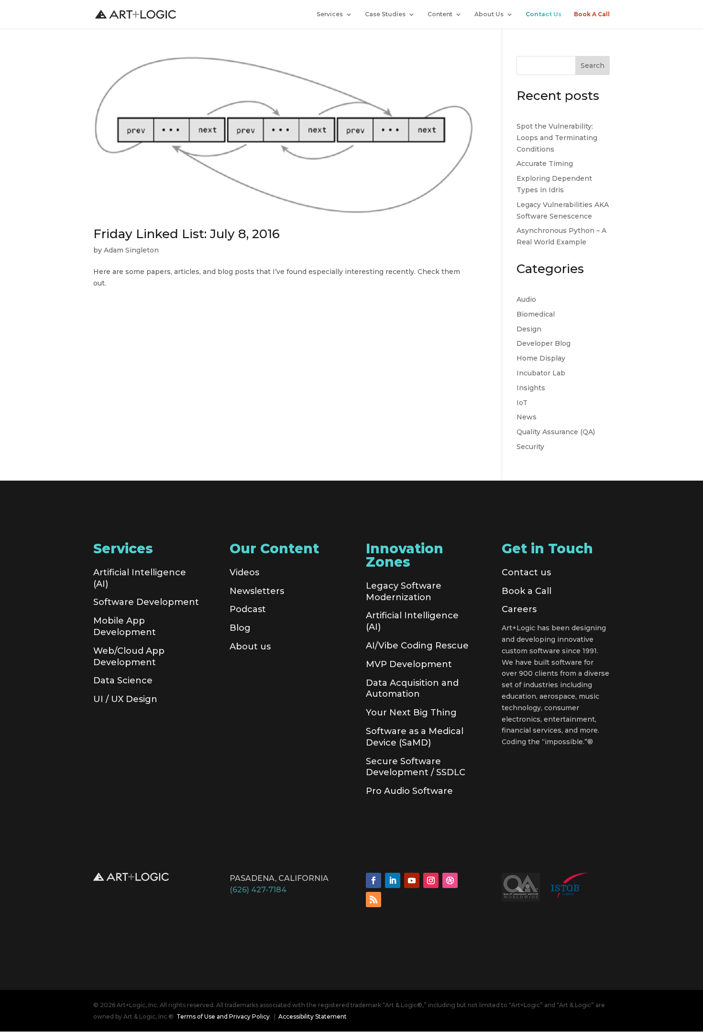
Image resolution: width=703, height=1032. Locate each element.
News (526, 417)
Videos (244, 572)
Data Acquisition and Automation (412, 689)
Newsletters (257, 591)
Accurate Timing (544, 163)
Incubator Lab (540, 373)
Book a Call (526, 591)
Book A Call (592, 14)
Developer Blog (543, 343)
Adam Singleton (131, 250)
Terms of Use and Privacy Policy (223, 1016)
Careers (519, 609)
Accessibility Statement (312, 1016)
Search (592, 65)
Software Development (146, 602)
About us (250, 646)
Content (440, 14)
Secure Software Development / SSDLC (415, 767)
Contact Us (543, 14)
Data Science (123, 680)
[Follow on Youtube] (411, 880)
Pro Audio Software (409, 791)
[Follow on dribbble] (450, 880)
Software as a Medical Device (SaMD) (414, 737)
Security (530, 446)
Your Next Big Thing (411, 712)
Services (330, 14)
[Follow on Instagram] (431, 880)
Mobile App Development (124, 626)
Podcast (248, 609)
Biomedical (535, 314)
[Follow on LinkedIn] (392, 880)
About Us (489, 14)
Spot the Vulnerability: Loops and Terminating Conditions (556, 138)
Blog (240, 628)
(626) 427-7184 (258, 889)
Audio (526, 299)
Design (528, 329)
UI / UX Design (125, 699)
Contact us (526, 572)
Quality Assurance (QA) (555, 432)
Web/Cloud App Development (129, 657)
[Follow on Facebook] (373, 880)
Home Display (540, 358)
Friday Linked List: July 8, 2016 (186, 234)
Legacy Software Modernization (403, 592)
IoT (521, 402)
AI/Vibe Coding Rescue (417, 645)
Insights (530, 388)
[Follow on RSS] (373, 899)
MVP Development (409, 664)
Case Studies (385, 14)
